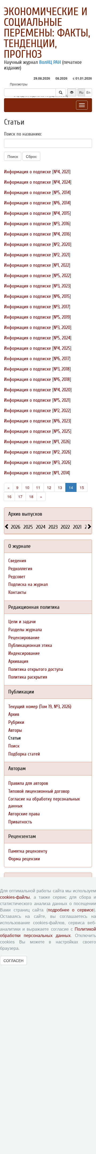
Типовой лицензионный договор (38, 791)
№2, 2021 (61, 255)
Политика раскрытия (27, 677)
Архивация (18, 661)
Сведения (17, 561)
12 (49, 487)
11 (38, 487)
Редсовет (16, 577)
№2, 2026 (62, 452)
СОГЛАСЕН (13, 960)
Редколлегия (20, 569)
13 (60, 487)
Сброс (31, 156)
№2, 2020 (62, 244)
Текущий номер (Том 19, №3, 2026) (39, 706)
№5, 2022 (62, 275)
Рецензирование (23, 637)
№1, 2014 (61, 473)
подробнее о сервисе (71, 910)
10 (27, 487)
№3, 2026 (62, 462)
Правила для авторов (28, 783)
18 (31, 496)
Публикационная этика (30, 645)
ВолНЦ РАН (50, 62)
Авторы (15, 730)
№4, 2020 (62, 390)
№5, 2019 (62, 317)
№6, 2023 (62, 421)
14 (71, 487)
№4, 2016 (62, 234)
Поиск (12, 156)
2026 (15, 527)
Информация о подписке (27, 172)
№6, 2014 (62, 203)
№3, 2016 (61, 224)
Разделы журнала (25, 630)
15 (82, 487)
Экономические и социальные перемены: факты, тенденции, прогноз (47, 33)
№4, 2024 (62, 182)
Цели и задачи (22, 622)
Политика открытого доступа (35, 669)
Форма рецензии (24, 859)
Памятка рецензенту (27, 851)
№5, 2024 (62, 338)
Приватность (20, 822)
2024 (40, 527)
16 (9, 496)
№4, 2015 (62, 213)
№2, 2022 (62, 410)
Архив (13, 714)
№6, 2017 (61, 359)
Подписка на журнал (28, 584)
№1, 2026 (61, 442)
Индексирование (24, 653)
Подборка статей (24, 754)
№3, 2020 (62, 327)
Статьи (14, 738)
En (88, 92)
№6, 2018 (62, 379)
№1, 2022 (61, 265)
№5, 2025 (62, 431)
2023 (53, 527)
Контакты (17, 592)
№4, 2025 (62, 348)
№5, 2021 (61, 400)
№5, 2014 (62, 192)
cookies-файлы (15, 897)
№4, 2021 (61, 172)
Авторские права (24, 814)
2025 (28, 527)
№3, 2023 (62, 286)
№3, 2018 (62, 369)
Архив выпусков (25, 514)
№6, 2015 (62, 296)
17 (20, 496)
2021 (77, 527)
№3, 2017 (61, 307)
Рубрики (16, 722)
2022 (65, 527)
